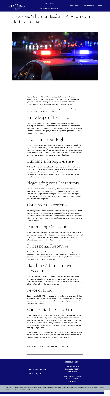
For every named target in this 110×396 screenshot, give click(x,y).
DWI (56, 346)
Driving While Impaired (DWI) (51, 97)
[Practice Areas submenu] (94, 5)
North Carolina (63, 346)
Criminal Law (50, 346)
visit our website (46, 337)
